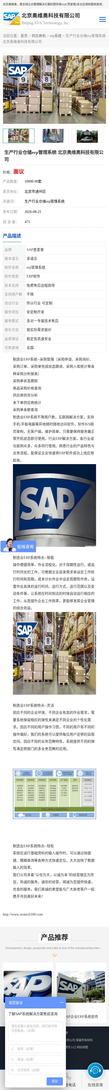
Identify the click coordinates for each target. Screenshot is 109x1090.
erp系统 (56, 36)
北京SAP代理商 (81, 1017)
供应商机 (39, 36)
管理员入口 (69, 1047)
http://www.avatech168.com (23, 914)
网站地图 (82, 1047)
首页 (24, 36)
